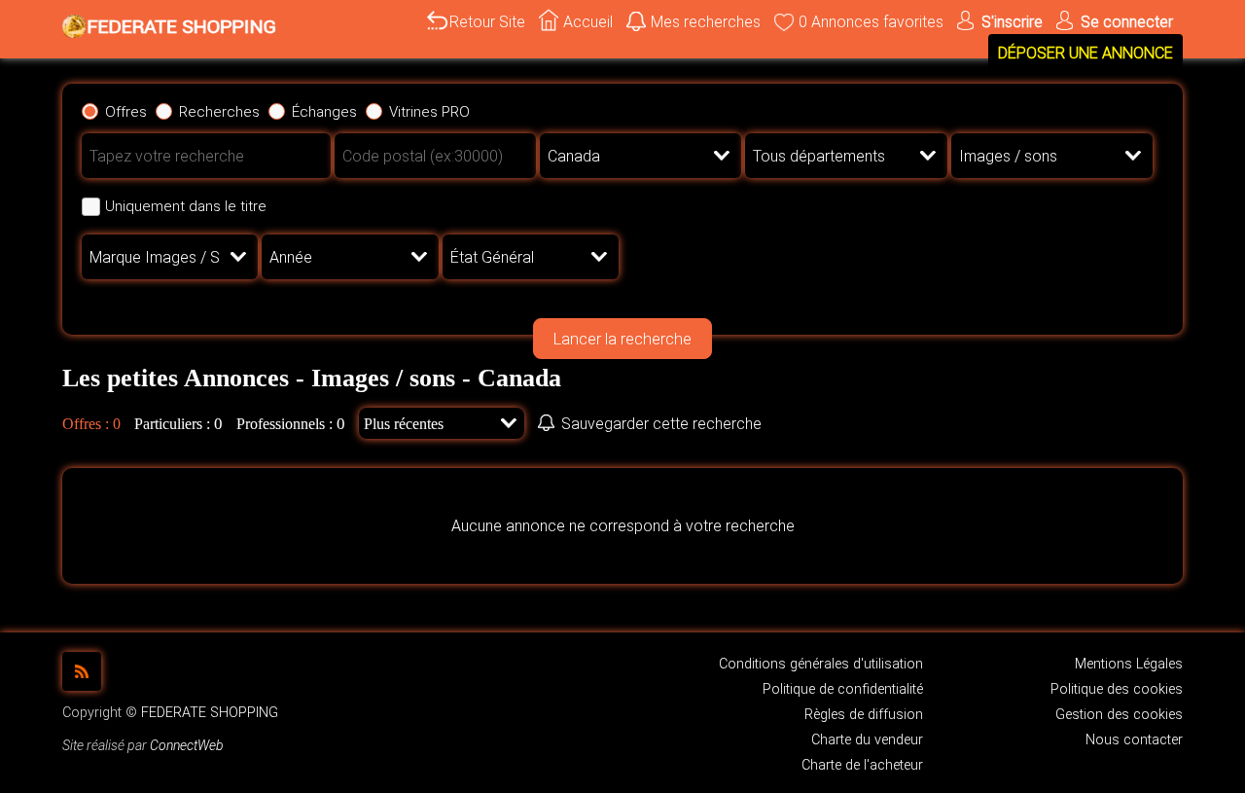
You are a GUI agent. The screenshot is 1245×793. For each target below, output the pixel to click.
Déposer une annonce (1085, 53)
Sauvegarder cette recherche (661, 424)
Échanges (324, 112)
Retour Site (487, 22)
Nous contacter (1134, 740)
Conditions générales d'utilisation (821, 664)
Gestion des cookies (1119, 714)
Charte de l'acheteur (862, 765)
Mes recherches (706, 22)
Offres (126, 112)
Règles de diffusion (863, 714)
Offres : (85, 423)
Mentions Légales (1129, 664)
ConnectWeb (187, 745)
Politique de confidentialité (843, 689)
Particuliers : (172, 423)
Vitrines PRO (429, 112)
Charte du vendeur (867, 740)
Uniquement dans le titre (186, 206)
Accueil (588, 22)
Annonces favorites (871, 22)
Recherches (219, 112)
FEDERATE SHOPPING (209, 712)
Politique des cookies (1116, 689)
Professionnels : (284, 423)
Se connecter (1127, 22)
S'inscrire (1012, 22)
